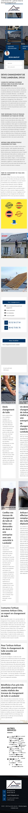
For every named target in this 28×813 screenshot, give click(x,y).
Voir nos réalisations (12, 47)
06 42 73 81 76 (18, 1)
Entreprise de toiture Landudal (11, 743)
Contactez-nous (14, 808)
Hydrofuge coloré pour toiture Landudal (8, 741)
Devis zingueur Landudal (14, 754)
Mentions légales (23, 806)
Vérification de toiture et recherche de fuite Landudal (20, 751)
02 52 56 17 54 (7, 1)
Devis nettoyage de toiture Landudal (17, 740)
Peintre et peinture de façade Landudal (8, 751)
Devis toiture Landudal (20, 741)
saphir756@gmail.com (9, 3)
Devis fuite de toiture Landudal (11, 752)
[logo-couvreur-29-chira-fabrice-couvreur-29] (14, 8)
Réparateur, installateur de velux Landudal (17, 758)
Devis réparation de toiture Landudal (14, 763)
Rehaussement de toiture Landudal (17, 749)
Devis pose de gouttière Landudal (14, 746)
